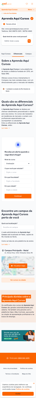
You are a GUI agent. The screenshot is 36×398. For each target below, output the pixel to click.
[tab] (18, 54)
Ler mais (5, 128)
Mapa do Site (26, 374)
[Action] (18, 335)
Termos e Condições (12, 374)
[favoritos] (26, 4)
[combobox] (18, 172)
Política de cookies (26, 368)
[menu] (32, 4)
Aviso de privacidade (10, 368)
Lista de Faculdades (10, 13)
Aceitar (18, 394)
